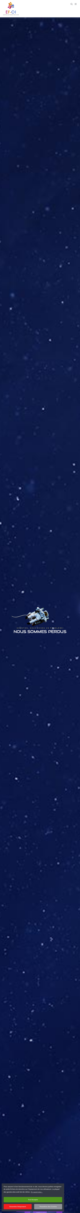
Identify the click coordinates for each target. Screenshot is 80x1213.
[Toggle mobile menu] (76, 4)
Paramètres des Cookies (48, 1206)
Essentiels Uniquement (17, 1206)
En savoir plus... (37, 1192)
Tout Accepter (33, 1199)
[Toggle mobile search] (72, 4)
